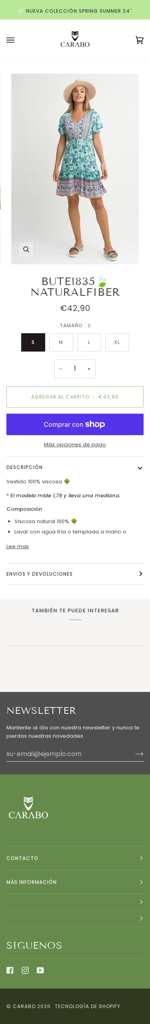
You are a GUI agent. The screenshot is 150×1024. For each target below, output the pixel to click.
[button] (75, 902)
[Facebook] (10, 970)
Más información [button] (31, 882)
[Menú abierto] (18, 40)
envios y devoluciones (39, 574)
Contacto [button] (22, 858)
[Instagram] (25, 970)
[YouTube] (40, 970)
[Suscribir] (133, 753)
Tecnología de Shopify (87, 1006)
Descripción (24, 467)
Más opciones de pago (75, 444)
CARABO (24, 1006)
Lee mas (17, 546)
